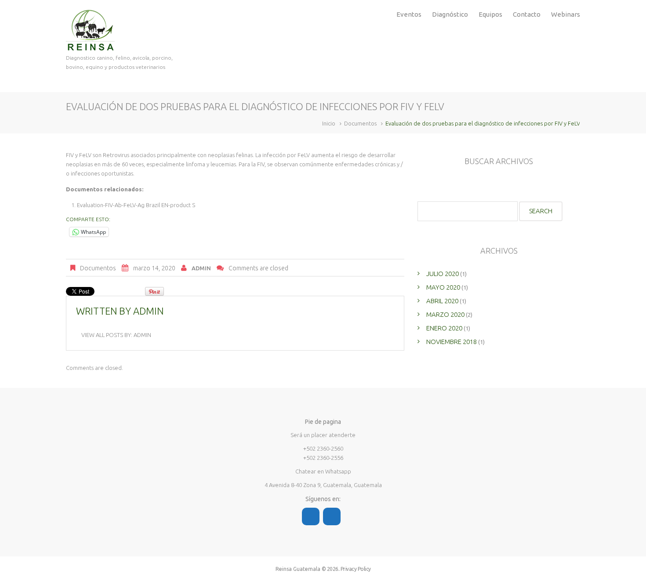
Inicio (328, 123)
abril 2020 (442, 301)
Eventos (408, 14)
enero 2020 (444, 328)
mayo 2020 (443, 287)
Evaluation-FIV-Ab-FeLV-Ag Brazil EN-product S (136, 205)
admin (201, 268)
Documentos (360, 123)
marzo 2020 (445, 314)
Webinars (565, 14)
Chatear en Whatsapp (323, 471)
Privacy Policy (356, 569)
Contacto (527, 14)
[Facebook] (310, 516)
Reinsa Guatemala (298, 569)
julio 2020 (442, 273)
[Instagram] (332, 516)
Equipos (490, 14)
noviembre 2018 (451, 341)
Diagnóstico (450, 14)
